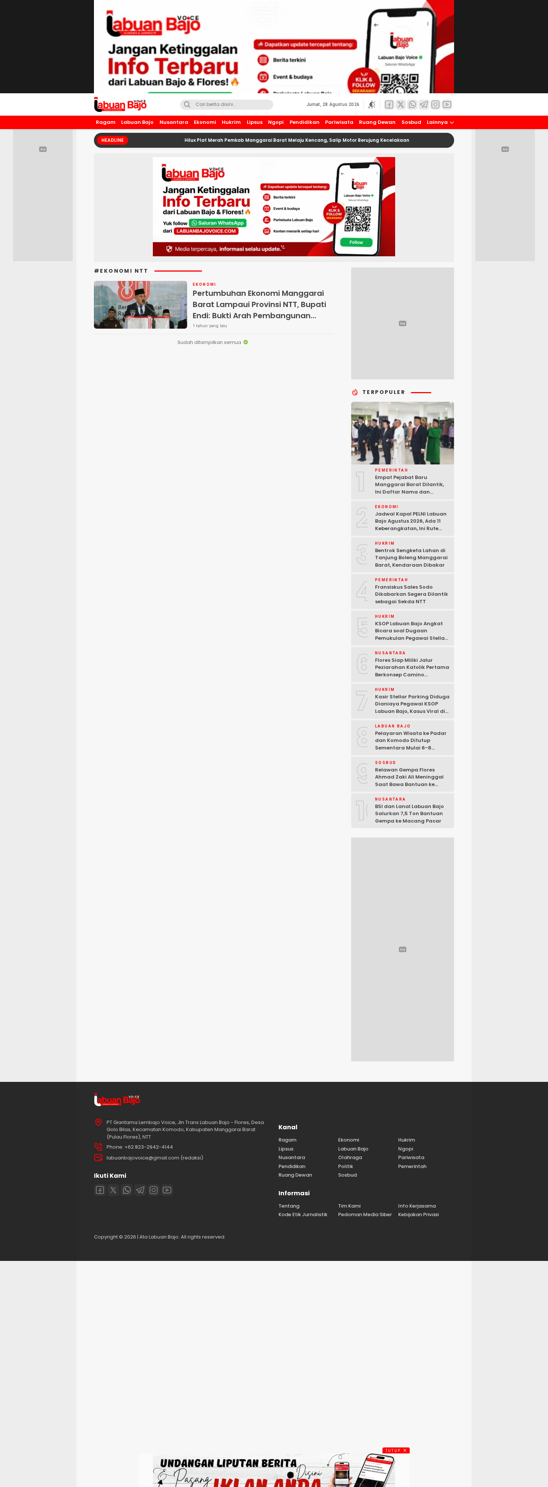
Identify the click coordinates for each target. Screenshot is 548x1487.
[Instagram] (154, 1190)
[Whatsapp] (127, 1190)
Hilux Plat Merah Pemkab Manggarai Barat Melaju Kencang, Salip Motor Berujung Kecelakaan (261, 140)
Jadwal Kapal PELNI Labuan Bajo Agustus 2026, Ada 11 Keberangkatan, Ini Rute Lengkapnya (411, 524)
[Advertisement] (223, 1373)
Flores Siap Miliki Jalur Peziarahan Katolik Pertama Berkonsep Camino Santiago (412, 671)
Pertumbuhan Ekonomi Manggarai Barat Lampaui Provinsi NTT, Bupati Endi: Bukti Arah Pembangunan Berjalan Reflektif (259, 310)
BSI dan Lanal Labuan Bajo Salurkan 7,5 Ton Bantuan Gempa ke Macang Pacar (409, 813)
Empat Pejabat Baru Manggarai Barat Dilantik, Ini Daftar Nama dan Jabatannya (409, 488)
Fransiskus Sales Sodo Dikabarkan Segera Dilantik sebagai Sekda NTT (411, 594)
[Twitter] (113, 1190)
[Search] (187, 104)
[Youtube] (167, 1190)
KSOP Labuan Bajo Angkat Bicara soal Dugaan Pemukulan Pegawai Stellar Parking (411, 634)
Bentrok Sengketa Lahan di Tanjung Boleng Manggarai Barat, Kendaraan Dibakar (411, 558)
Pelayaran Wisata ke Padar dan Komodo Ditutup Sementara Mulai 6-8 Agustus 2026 (411, 744)
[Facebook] (100, 1190)
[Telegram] (140, 1190)
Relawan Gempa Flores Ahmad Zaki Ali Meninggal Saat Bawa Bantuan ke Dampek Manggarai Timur (410, 780)
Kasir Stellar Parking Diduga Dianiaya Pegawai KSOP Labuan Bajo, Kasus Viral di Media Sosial (412, 707)
